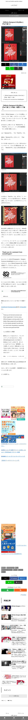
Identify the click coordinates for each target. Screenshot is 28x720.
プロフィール (21, 713)
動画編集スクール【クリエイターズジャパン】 (13, 456)
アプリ (15, 569)
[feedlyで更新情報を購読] (7, 590)
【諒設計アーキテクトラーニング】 (10, 460)
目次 (12, 92)
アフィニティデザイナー (7, 569)
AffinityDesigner (11, 567)
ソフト (4, 572)
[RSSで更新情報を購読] (20, 590)
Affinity (4, 567)
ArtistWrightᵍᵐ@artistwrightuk (8, 307)
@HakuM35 (23, 307)
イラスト (21, 569)
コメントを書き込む (14, 696)
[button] (18, 68)
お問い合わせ (14, 715)
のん (17, 567)
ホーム (7, 713)
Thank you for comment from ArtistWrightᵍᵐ (14, 99)
